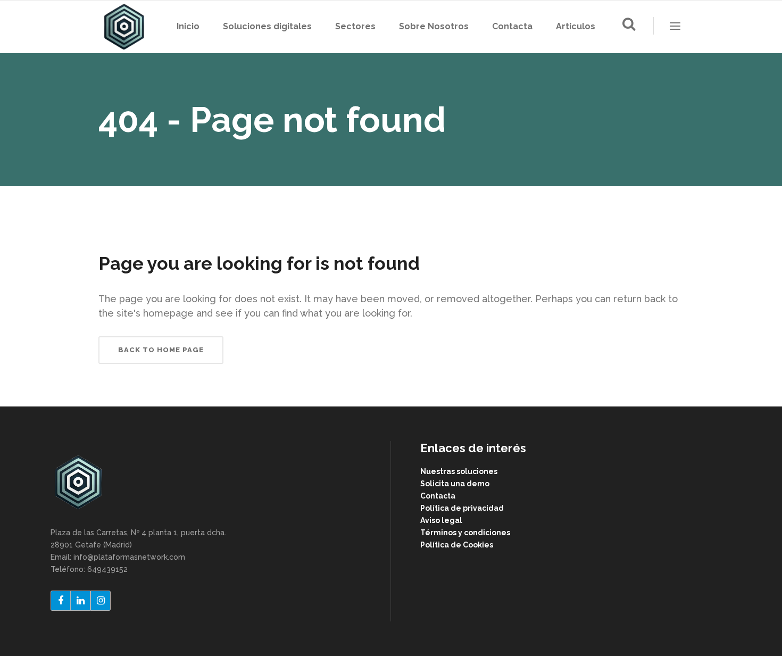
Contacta (437, 496)
